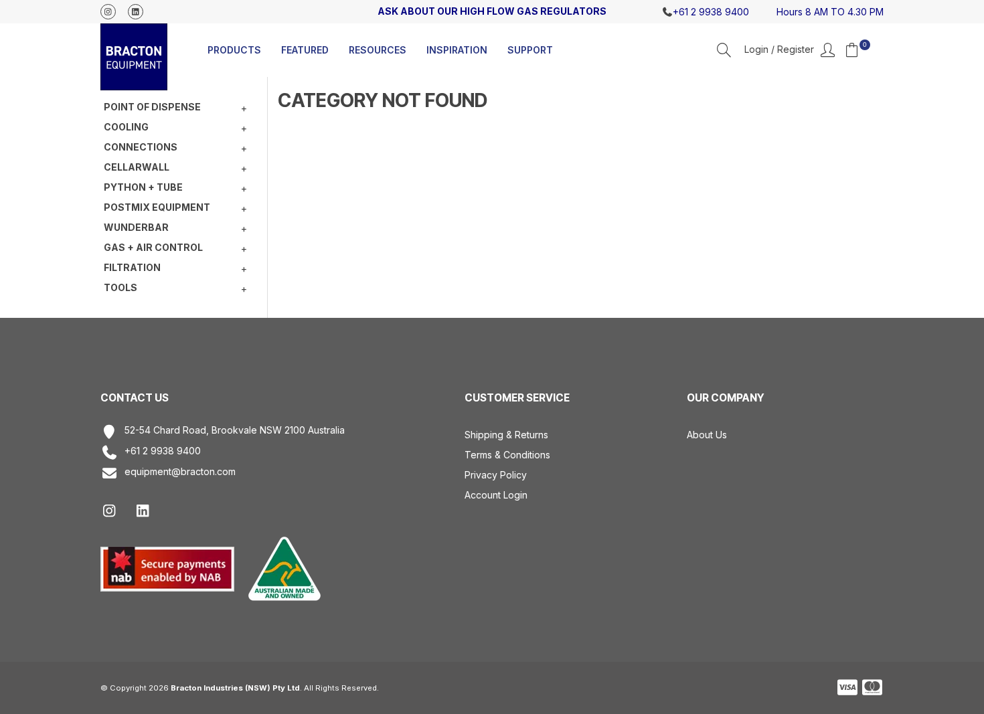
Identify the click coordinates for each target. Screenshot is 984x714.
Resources (377, 50)
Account (789, 50)
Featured (305, 50)
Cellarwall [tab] (136, 167)
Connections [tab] (140, 147)
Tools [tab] (120, 287)
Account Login (496, 495)
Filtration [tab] (132, 267)
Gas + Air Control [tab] (153, 247)
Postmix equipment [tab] (157, 207)
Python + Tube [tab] (143, 187)
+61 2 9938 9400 (163, 451)
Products (234, 50)
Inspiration (456, 50)
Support (530, 50)
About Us (707, 434)
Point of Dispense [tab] (152, 106)
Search (724, 50)
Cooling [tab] (126, 126)
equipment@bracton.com (180, 471)
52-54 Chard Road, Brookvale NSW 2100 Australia (235, 430)
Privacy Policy (496, 474)
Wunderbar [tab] (136, 227)
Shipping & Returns (506, 434)
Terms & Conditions (507, 454)
